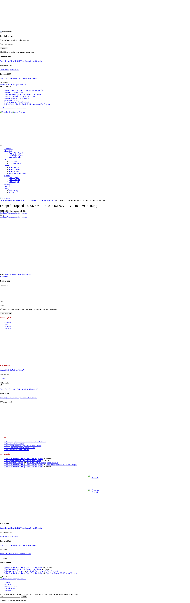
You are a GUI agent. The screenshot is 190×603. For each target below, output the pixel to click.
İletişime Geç (13, 191)
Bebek (7, 165)
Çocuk (7, 176)
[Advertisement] (66, 15)
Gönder (24, 596)
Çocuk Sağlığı (14, 182)
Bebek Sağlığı (14, 171)
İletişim (7, 188)
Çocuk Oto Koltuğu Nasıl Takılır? (12, 370)
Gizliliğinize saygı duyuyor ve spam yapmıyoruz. (17, 52)
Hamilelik (8, 151)
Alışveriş (8, 184)
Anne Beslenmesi (15, 163)
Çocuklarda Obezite (11, 100)
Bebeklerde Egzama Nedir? (9, 70)
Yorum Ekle (4, 276)
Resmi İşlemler (9, 588)
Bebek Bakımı (14, 167)
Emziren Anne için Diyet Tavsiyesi (16, 102)
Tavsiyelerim (8, 590)
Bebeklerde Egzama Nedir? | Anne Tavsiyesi (42, 463)
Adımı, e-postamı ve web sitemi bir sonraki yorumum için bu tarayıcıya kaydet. (30, 309)
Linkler (2, 378)
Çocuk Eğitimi (14, 178)
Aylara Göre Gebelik (16, 153)
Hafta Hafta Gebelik (16, 155)
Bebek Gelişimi (14, 169)
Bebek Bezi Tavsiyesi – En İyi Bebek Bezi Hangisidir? (19, 389)
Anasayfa (8, 149)
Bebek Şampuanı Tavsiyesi (13, 463)
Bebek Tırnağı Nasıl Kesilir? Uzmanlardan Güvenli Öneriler (21, 61)
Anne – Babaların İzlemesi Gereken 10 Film (19, 96)
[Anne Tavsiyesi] (12, 112)
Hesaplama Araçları (11, 586)
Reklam (11, 193)
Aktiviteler (9, 186)
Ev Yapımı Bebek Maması (18, 173)
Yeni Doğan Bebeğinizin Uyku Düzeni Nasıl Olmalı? (18, 78)
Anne (6, 159)
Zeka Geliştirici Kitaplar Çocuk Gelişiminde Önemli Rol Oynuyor (27, 104)
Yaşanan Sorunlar (15, 157)
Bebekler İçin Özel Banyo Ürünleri (16, 98)
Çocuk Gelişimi (14, 180)
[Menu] (1, 145)
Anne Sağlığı (13, 161)
